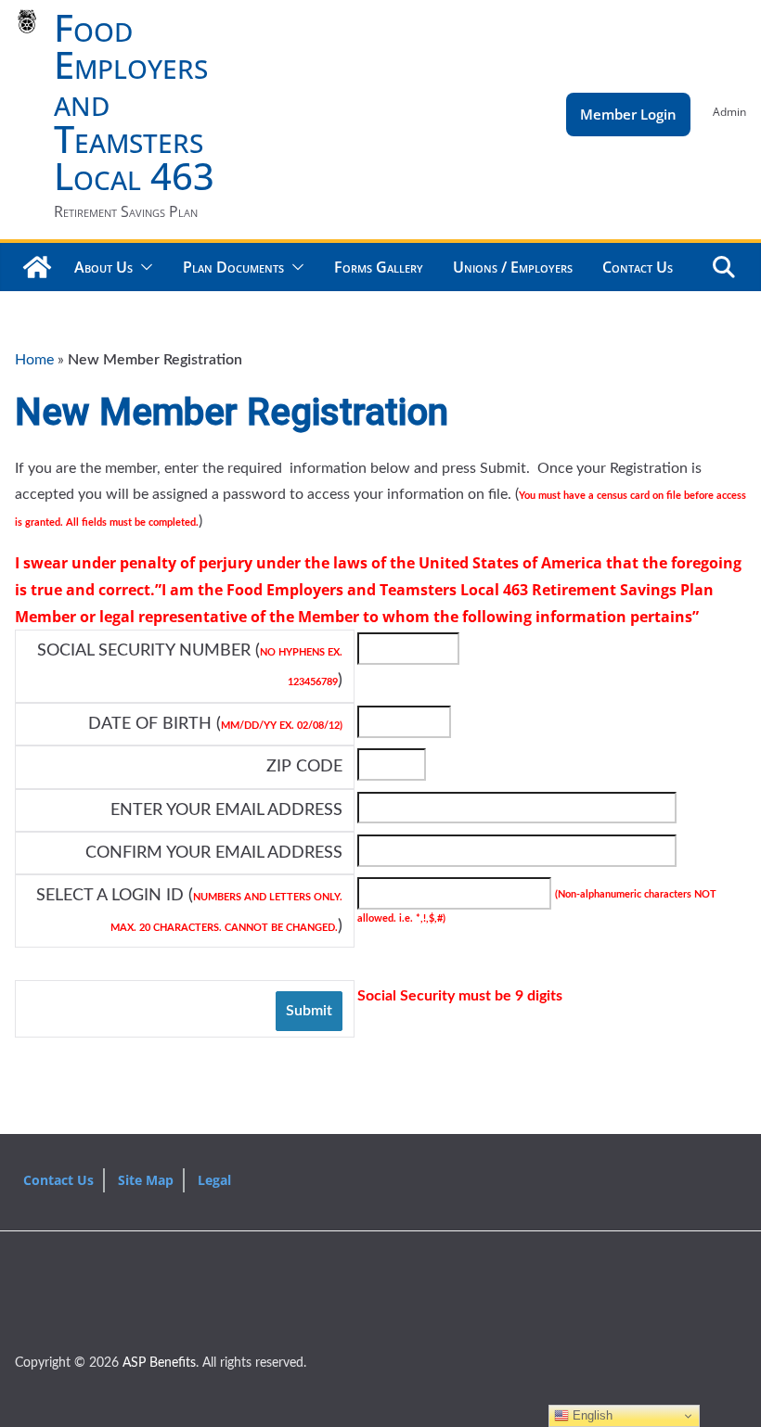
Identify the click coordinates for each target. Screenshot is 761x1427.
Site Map (146, 1180)
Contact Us (637, 267)
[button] (143, 267)
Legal (214, 1180)
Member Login (628, 114)
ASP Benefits (159, 1363)
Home (34, 359)
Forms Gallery (378, 267)
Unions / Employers (513, 267)
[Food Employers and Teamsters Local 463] (37, 267)
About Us (103, 267)
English (591, 1415)
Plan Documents (233, 267)
